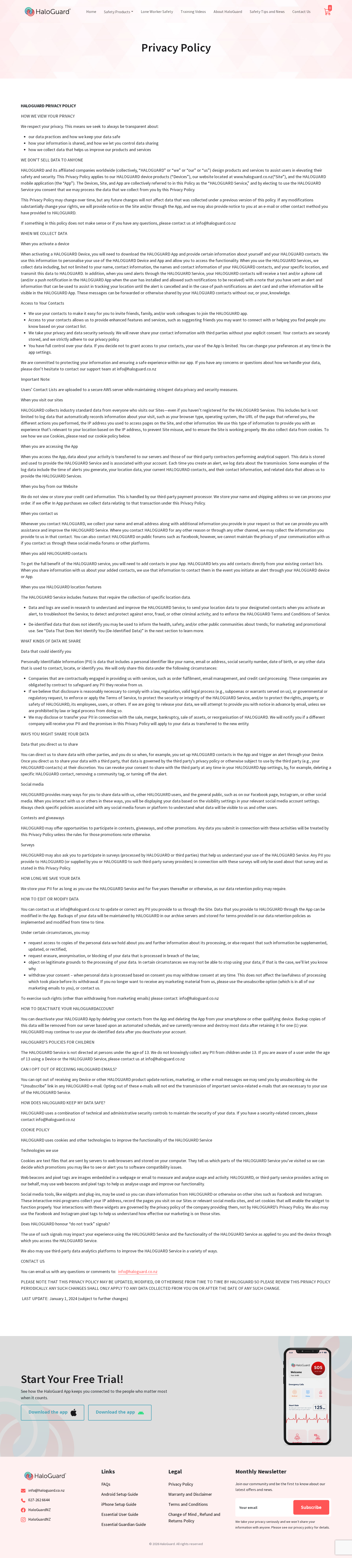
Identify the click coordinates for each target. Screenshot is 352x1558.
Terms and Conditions (188, 1504)
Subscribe (311, 1507)
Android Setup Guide (119, 1494)
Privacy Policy (180, 1484)
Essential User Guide (119, 1514)
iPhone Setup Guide (118, 1504)
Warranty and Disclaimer (190, 1494)
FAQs (105, 1484)
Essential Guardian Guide (123, 1524)
